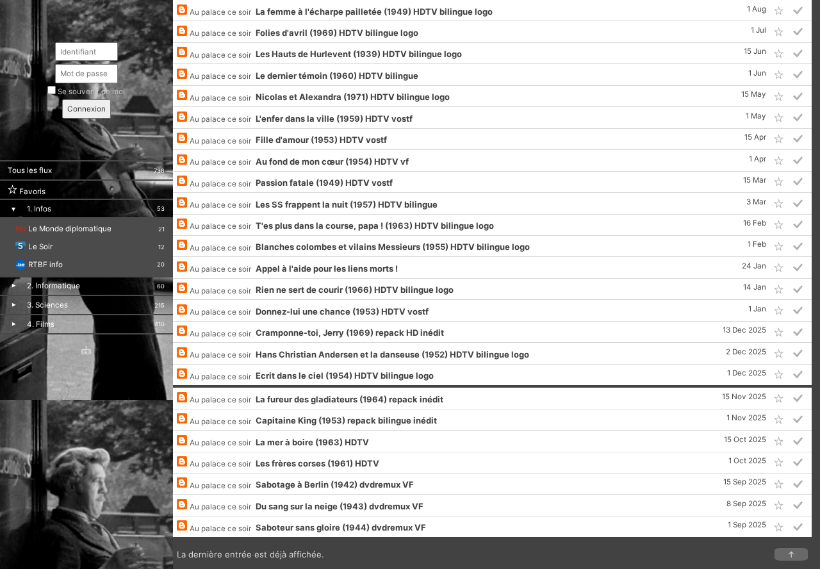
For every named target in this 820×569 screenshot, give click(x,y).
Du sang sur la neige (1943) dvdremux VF (339, 506)
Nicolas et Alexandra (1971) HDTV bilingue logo (353, 97)
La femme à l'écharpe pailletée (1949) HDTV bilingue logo (374, 11)
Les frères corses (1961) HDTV (317, 463)
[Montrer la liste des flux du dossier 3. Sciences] (13, 305)
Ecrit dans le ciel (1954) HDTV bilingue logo (345, 375)
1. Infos (39, 208)
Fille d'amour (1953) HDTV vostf (321, 140)
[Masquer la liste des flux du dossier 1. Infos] (13, 209)
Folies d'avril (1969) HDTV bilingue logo (337, 33)
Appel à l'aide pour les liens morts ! (327, 268)
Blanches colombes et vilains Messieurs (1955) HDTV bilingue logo (393, 247)
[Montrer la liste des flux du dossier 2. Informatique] (13, 286)
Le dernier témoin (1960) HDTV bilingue (337, 75)
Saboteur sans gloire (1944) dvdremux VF (341, 527)
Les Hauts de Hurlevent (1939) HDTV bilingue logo (359, 54)
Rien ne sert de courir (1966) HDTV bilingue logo (355, 289)
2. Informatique (53, 285)
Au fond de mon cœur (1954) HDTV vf (332, 161)
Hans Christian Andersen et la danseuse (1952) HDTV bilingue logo (392, 354)
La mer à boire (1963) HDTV (312, 442)
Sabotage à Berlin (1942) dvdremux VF (335, 484)
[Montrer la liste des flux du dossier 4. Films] (13, 324)
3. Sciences (47, 305)
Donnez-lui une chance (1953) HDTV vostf (342, 311)
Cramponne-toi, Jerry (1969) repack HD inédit (350, 332)
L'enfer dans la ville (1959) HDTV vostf (334, 118)
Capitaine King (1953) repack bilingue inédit (346, 420)
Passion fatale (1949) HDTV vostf (324, 182)
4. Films (40, 324)
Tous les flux (30, 170)
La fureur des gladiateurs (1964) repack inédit (349, 399)
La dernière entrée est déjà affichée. (485, 554)
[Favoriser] (779, 10)
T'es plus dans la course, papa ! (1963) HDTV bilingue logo (375, 225)
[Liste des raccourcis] (86, 352)
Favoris (31, 191)
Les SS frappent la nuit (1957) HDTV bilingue (347, 204)
